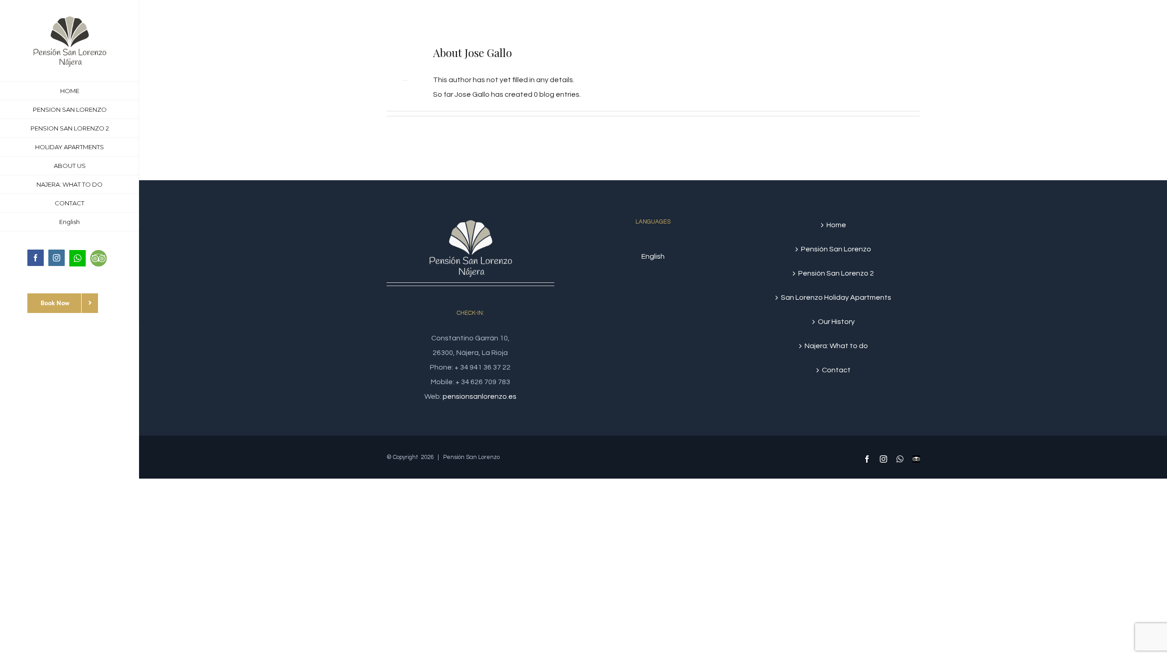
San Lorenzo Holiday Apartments (836, 297)
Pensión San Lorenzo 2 (836, 273)
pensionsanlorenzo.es (479, 396)
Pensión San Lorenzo (836, 249)
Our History (836, 321)
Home (836, 225)
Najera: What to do (836, 345)
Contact (836, 370)
